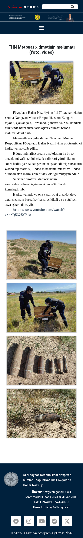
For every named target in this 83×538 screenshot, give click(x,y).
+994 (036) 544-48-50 (54, 502)
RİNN (69, 533)
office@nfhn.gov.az (57, 507)
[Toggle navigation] (41, 28)
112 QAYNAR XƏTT (16, 6)
